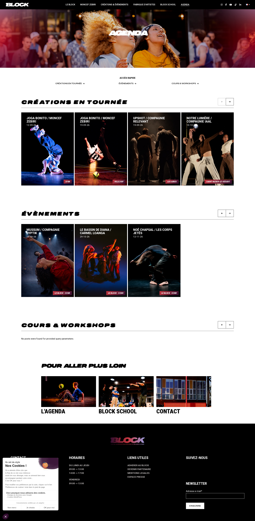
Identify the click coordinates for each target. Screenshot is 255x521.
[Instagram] (189, 465)
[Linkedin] (223, 465)
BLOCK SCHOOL (118, 411)
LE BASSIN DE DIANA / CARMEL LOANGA (95, 231)
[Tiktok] (215, 465)
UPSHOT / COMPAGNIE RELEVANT (149, 119)
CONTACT (168, 411)
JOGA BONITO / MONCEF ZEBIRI (44, 119)
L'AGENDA (53, 411)
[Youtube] (206, 465)
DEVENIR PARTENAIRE (139, 469)
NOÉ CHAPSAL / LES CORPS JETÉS (152, 231)
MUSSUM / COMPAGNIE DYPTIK (43, 231)
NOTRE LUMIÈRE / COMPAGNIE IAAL (199, 119)
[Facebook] (198, 465)
